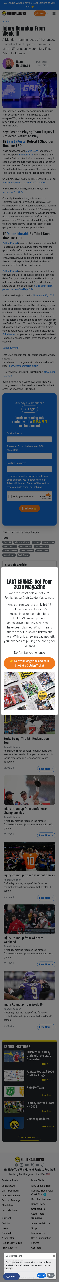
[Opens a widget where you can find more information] (11, 1276)
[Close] (54, 1256)
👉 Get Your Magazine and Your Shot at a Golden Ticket (29, 663)
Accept (41, 1275)
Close (50, 1275)
